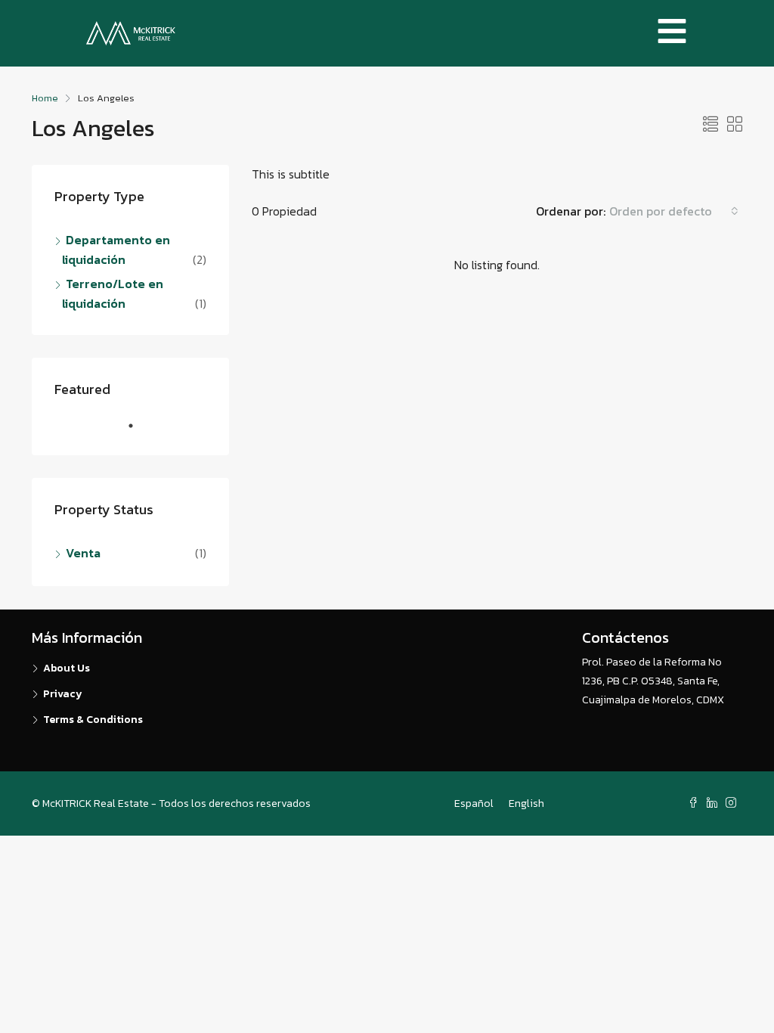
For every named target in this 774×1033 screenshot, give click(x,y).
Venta (83, 553)
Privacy (62, 694)
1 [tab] (138, 431)
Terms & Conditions (93, 719)
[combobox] (674, 211)
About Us (66, 668)
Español (474, 803)
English (526, 803)
